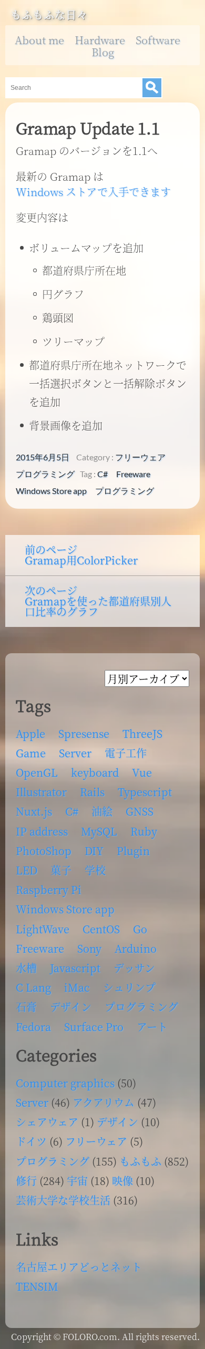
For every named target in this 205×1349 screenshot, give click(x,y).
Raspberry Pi (48, 889)
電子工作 (126, 752)
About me (39, 40)
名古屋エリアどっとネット (79, 1266)
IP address (42, 831)
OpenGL (37, 772)
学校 (95, 870)
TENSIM (37, 1286)
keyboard (95, 772)
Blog (102, 52)
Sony (89, 948)
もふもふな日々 (49, 14)
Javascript (75, 967)
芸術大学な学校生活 (63, 1200)
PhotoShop (43, 850)
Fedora (33, 1026)
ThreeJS (142, 733)
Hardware (100, 40)
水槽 (26, 967)
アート (152, 1026)
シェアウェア (47, 1121)
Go (140, 928)
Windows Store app (51, 491)
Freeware (133, 474)
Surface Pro (94, 1026)
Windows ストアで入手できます (93, 191)
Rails (92, 791)
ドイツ (31, 1141)
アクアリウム (104, 1102)
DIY (94, 850)
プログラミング (45, 474)
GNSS (139, 811)
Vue (142, 772)
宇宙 (77, 1180)
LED (26, 870)
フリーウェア (140, 457)
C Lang (33, 987)
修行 (26, 1180)
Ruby (143, 831)
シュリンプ (129, 987)
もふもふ (140, 1161)
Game (31, 752)
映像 (122, 1180)
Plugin (133, 850)
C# (102, 474)
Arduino (136, 948)
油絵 (101, 811)
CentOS (101, 928)
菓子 (60, 870)
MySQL (99, 831)
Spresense (83, 733)
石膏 (26, 1006)
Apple (30, 733)
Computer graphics (65, 1082)
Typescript (145, 791)
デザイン (70, 1006)
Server (75, 752)
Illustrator (41, 791)
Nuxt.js (34, 811)
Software (158, 40)
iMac (77, 987)
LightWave (42, 928)
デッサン (134, 967)
